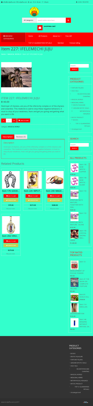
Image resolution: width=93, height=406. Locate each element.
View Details (12, 200)
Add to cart (25, 120)
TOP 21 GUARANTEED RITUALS (40, 43)
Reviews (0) (21, 137)
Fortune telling (75, 43)
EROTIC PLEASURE (79, 105)
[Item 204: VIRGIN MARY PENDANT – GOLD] (11, 225)
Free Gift (68, 36)
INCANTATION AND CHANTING (84, 95)
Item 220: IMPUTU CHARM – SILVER (33, 191)
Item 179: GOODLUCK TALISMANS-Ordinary (11, 191)
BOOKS (75, 120)
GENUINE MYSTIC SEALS (81, 108)
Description (8, 137)
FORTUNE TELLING (77, 88)
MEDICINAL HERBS (77, 103)
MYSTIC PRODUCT (77, 117)
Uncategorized (76, 129)
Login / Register (83, 2)
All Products (43, 36)
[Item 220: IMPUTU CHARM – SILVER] (33, 180)
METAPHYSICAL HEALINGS (85, 112)
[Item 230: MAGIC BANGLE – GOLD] (55, 180)
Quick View (11, 208)
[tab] (7, 137)
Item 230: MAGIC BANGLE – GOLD (55, 191)
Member (61, 43)
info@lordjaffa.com (9, 2)
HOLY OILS (74, 91)
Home (30, 36)
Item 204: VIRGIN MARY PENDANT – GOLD (11, 236)
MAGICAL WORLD (14, 54)
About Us (56, 36)
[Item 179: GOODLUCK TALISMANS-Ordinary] (11, 180)
